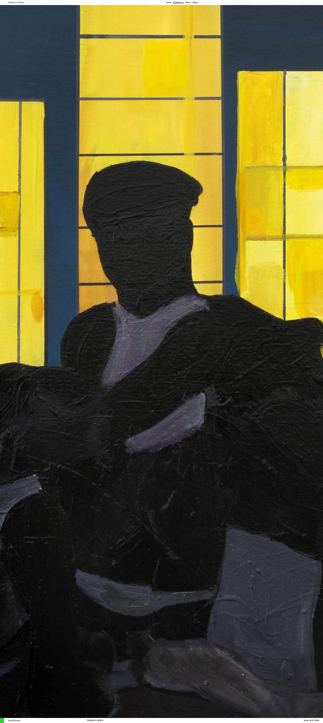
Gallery (195, 3)
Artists (169, 3)
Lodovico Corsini (16, 3)
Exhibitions (178, 3)
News (187, 3)
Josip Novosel (14, 720)
